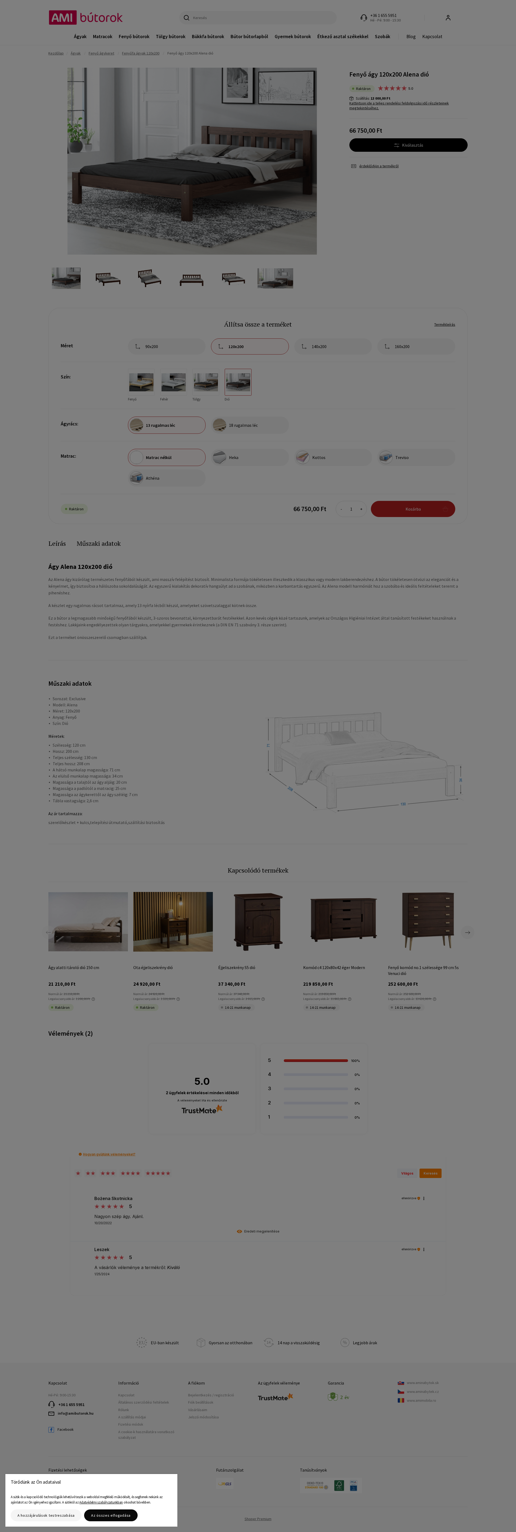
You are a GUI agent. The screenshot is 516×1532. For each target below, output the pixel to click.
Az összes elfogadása (111, 1515)
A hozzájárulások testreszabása (46, 1515)
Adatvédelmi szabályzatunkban (101, 1502)
